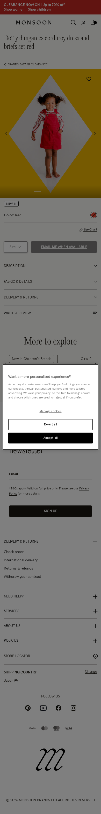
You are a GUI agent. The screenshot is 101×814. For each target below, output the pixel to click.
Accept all (51, 437)
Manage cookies (51, 411)
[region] (51, 407)
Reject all (50, 424)
